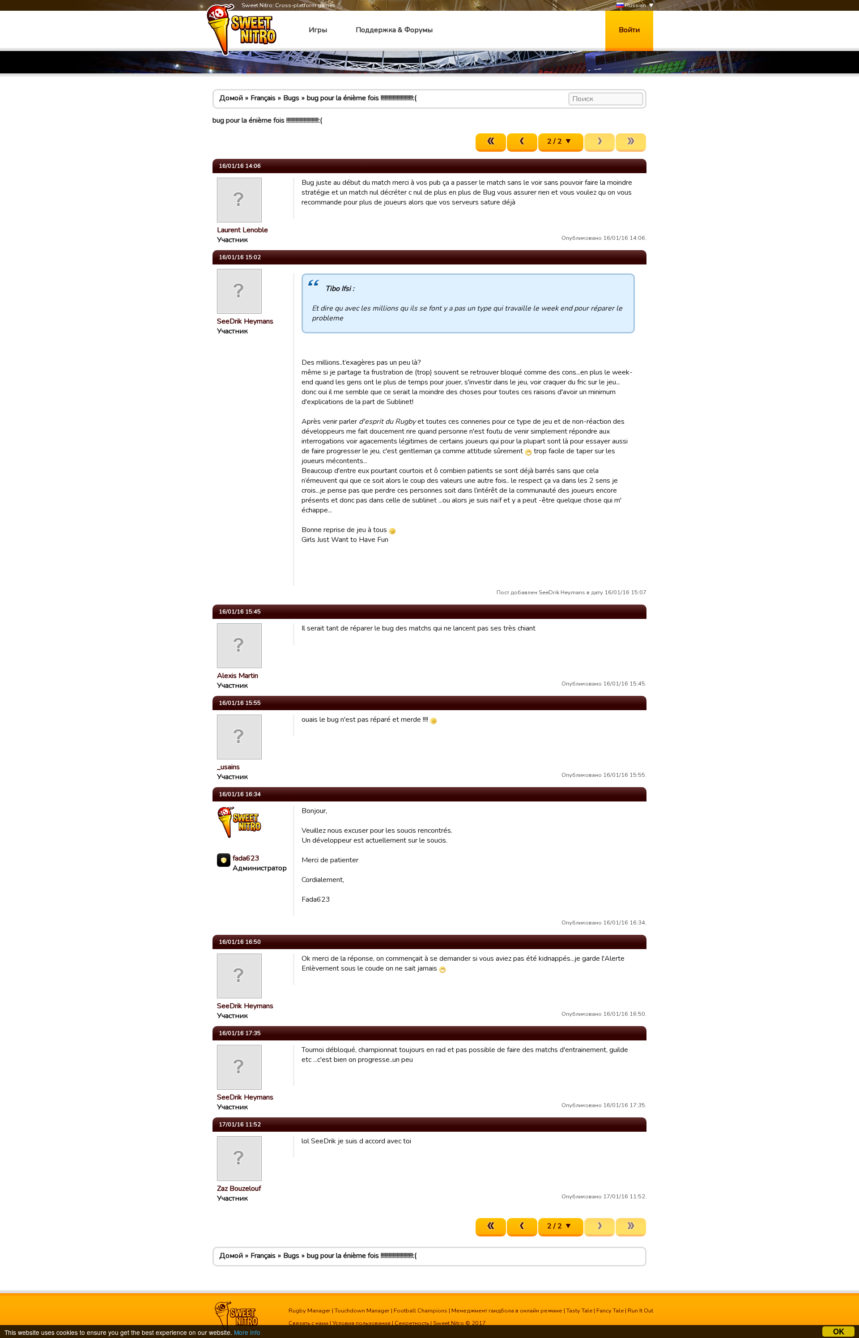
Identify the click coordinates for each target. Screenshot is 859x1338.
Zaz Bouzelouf (239, 1188)
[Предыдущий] (522, 142)
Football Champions (420, 1311)
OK (838, 1331)
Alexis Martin (237, 676)
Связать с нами (308, 1323)
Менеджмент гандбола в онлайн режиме (506, 1311)
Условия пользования (361, 1323)
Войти (629, 30)
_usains (228, 767)
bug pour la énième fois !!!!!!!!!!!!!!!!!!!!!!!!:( (362, 98)
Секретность (412, 1323)
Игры (318, 30)
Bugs (291, 98)
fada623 (246, 858)
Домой (231, 98)
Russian (635, 5)
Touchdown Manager (362, 1311)
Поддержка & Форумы (394, 30)
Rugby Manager (310, 1311)
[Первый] (491, 142)
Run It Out (640, 1311)
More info (247, 1332)
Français (263, 98)
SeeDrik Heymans (245, 321)
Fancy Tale (610, 1311)
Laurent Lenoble (242, 230)
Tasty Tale (579, 1311)
